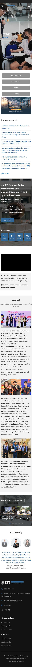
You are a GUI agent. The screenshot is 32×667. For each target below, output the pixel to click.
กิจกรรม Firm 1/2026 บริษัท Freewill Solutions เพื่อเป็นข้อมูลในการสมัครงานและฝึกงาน (15, 135)
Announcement (9, 120)
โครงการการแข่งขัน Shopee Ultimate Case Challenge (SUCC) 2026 (16, 142)
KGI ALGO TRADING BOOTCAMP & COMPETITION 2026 (14, 158)
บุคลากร (16, 94)
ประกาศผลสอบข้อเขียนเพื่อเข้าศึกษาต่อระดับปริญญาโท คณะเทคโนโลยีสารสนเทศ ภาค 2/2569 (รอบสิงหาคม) (15, 150)
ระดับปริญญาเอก (6, 629)
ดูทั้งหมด (27, 501)
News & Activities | (13, 500)
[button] (3, 105)
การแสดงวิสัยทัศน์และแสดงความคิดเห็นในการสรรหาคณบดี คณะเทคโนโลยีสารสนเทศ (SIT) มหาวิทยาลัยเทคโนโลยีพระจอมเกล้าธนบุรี (16, 166)
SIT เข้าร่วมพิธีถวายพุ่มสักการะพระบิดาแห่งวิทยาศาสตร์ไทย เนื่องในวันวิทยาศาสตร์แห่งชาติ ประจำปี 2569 (23, 518)
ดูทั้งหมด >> (5, 174)
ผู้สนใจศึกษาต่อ (16, 75)
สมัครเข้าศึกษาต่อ (5, 37)
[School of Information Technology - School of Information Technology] (8, 6)
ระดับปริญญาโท (6, 626)
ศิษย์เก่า (16, 88)
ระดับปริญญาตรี (6, 622)
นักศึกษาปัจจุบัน (16, 82)
